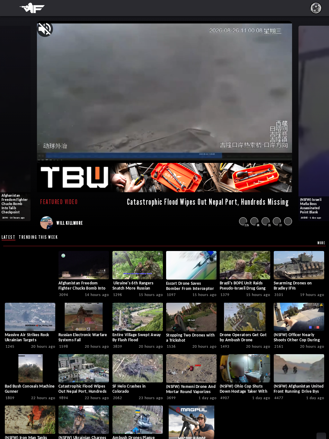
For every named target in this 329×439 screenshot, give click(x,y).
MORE (321, 242)
